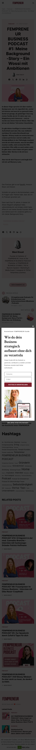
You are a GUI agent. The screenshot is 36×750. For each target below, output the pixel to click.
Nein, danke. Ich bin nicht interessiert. (18, 423)
